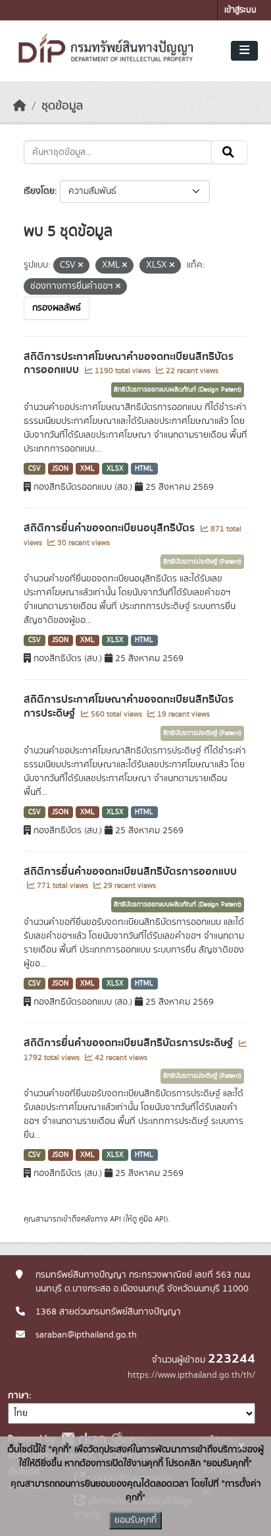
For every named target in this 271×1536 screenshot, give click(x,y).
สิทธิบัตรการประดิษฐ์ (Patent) (202, 561)
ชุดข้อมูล (62, 106)
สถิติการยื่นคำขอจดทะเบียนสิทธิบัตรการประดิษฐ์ (129, 1042)
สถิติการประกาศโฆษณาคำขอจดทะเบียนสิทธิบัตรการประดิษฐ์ (129, 706)
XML (87, 468)
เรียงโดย (39, 191)
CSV (34, 468)
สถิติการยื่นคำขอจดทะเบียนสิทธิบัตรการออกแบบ (130, 871)
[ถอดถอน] (80, 265)
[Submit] (229, 152)
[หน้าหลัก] (19, 106)
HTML (144, 468)
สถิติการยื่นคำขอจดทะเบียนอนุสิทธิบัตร (110, 528)
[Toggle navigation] (244, 51)
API (115, 1219)
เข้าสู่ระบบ (240, 10)
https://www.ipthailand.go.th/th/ (191, 1375)
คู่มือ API (152, 1219)
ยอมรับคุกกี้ (135, 1520)
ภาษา (18, 1395)
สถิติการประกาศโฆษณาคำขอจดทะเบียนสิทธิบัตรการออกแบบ (129, 363)
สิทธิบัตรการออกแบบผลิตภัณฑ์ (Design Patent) (177, 389)
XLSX (115, 468)
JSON (60, 468)
